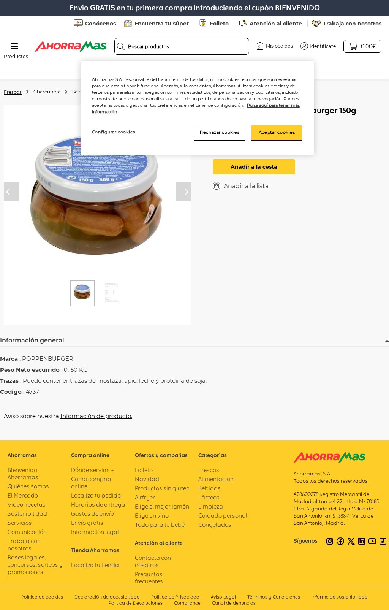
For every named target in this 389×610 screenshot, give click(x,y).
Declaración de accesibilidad (107, 597)
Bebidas (209, 488)
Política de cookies (42, 597)
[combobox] (182, 46)
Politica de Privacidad (175, 597)
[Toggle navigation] (14, 46)
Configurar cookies (113, 132)
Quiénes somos (28, 486)
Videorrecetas (27, 504)
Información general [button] (32, 340)
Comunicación (27, 532)
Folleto (219, 23)
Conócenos (100, 23)
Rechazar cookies (219, 132)
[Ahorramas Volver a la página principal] (71, 46)
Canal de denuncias (234, 603)
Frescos (13, 92)
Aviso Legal (223, 597)
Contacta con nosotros (153, 561)
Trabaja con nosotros (352, 23)
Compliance (187, 603)
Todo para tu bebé (160, 524)
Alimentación (216, 479)
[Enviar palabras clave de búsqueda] (120, 46)
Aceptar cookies (277, 132)
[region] (197, 108)
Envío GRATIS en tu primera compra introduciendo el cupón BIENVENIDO (195, 7)
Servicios (20, 522)
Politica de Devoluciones (136, 603)
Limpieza (210, 506)
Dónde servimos (93, 470)
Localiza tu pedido (96, 495)
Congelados (214, 524)
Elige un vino (152, 515)
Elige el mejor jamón (162, 506)
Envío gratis (87, 522)
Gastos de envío (92, 513)
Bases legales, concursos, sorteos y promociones (35, 564)
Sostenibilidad (27, 513)
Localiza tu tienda (95, 565)
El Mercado (23, 495)
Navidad (147, 479)
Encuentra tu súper (161, 23)
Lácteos (209, 497)
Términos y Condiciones (273, 597)
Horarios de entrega (98, 504)
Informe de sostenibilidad (340, 597)
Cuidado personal (222, 515)
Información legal (95, 532)
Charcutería (46, 92)
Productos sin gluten (162, 488)
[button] (318, 46)
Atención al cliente (276, 23)
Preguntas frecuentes (149, 577)
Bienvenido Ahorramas (23, 473)
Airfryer (145, 497)
